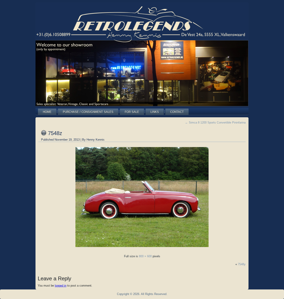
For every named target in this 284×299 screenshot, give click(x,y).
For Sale (132, 112)
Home (47, 112)
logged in (60, 285)
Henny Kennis (96, 139)
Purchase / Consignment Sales (88, 112)
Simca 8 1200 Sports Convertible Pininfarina (215, 122)
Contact (177, 112)
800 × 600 (145, 256)
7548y (242, 264)
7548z (55, 133)
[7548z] (142, 248)
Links (154, 112)
